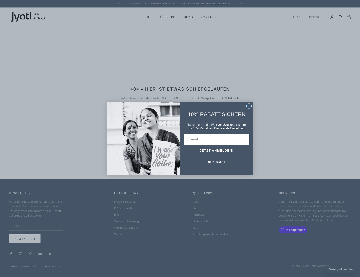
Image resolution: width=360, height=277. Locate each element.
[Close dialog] (249, 106)
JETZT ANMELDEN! (217, 150)
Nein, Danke (216, 162)
